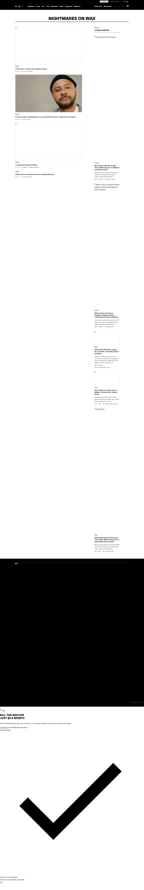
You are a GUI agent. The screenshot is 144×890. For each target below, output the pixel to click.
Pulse (38, 6)
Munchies (54, 6)
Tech (48, 6)
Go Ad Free (104, 1)
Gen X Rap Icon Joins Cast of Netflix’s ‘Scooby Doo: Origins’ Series (106, 392)
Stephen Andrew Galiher (111, 403)
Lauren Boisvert (109, 551)
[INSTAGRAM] (139, 693)
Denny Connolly (111, 179)
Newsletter (108, 6)
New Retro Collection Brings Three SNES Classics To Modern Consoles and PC (106, 168)
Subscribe (98, 6)
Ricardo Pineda (28, 177)
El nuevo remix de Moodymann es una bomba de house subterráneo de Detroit (45, 117)
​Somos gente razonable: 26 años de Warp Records (34, 174)
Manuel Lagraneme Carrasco (31, 167)
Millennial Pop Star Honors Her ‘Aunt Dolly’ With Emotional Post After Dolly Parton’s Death (106, 540)
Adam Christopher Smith (103, 367)
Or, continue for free (5, 730)
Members (77, 6)
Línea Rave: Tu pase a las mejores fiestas (31, 69)
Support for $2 (4, 727)
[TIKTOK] (142, 693)
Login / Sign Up (114, 1)
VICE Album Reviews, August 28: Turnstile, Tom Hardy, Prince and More (106, 351)
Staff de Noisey (28, 71)
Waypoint (68, 6)
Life (43, 6)
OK (1, 882)
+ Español (126, 1)
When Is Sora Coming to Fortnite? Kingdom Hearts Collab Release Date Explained (106, 315)
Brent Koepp (110, 326)
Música (17, 66)
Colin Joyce (27, 119)
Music (62, 6)
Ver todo (96, 27)
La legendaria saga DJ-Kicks (26, 165)
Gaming (96, 162)
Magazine (31, 6)
